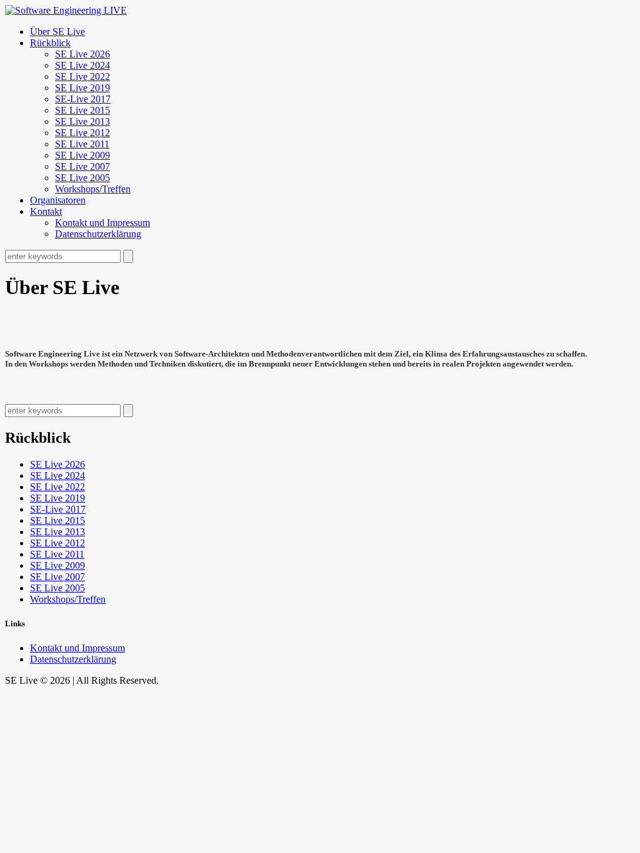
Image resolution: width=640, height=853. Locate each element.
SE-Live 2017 (58, 509)
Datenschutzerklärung (73, 659)
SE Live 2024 (57, 475)
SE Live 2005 (57, 588)
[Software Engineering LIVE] (66, 10)
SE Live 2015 (57, 520)
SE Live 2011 (57, 554)
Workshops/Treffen (68, 599)
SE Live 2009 (57, 565)
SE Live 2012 (57, 543)
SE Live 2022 (57, 486)
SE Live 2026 (57, 464)
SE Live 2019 (57, 498)
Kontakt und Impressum (77, 648)
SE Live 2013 (57, 531)
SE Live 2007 (57, 576)
